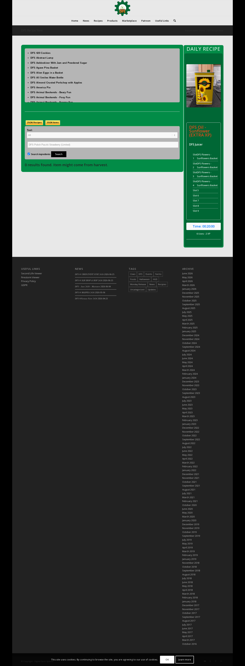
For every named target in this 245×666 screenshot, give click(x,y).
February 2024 (190, 373)
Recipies (162, 284)
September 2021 (191, 485)
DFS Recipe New (32, 30)
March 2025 (188, 323)
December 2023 (190, 381)
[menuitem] (75, 20)
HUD (155, 279)
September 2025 (191, 304)
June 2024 (187, 358)
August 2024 (188, 350)
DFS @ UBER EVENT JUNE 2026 (89, 274)
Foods (133, 279)
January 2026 (189, 288)
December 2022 (190, 427)
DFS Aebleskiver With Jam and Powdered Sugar (58, 63)
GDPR (24, 285)
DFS (140, 274)
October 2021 (189, 481)
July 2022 (187, 447)
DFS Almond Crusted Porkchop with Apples (56, 82)
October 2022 (189, 435)
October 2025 (189, 300)
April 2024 (187, 366)
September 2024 (191, 346)
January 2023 (189, 424)
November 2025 (190, 296)
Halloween (144, 279)
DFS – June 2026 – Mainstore (87, 286)
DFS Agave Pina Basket (44, 67)
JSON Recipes (34, 122)
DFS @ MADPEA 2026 (85, 292)
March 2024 (188, 370)
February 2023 (190, 420)
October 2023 (189, 389)
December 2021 (190, 474)
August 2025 (188, 308)
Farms (158, 274)
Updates (152, 289)
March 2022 (188, 462)
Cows (132, 274)
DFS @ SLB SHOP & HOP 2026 (88, 280)
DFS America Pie (40, 87)
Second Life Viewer (31, 273)
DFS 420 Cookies (40, 53)
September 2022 (191, 439)
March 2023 (188, 416)
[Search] (173, 20)
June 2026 (187, 273)
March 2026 (188, 285)
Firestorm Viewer (30, 277)
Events (149, 274)
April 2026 (187, 281)
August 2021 (188, 489)
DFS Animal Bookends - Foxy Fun (50, 97)
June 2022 (187, 451)
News (152, 284)
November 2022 (190, 431)
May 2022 (187, 454)
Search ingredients (40, 154)
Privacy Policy (28, 281)
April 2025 (187, 319)
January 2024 (189, 377)
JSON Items (53, 122)
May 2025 (187, 315)
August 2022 (188, 443)
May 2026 (187, 277)
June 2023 (187, 404)
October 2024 (189, 343)
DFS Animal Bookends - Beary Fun (50, 92)
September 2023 (191, 393)
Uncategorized (137, 289)
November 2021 (190, 477)
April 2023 (187, 412)
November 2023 (190, 385)
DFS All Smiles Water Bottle (46, 77)
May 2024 (187, 362)
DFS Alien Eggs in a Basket (46, 72)
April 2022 (187, 458)
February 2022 (190, 466)
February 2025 (190, 327)
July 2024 (187, 354)
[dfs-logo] (122, 8)
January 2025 (189, 331)
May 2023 (187, 408)
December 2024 (190, 335)
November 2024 (190, 339)
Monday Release (138, 284)
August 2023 (188, 397)
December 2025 (190, 292)
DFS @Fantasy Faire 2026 (86, 298)
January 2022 (189, 470)
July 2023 (187, 400)
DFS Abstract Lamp (41, 57)
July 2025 (187, 312)
